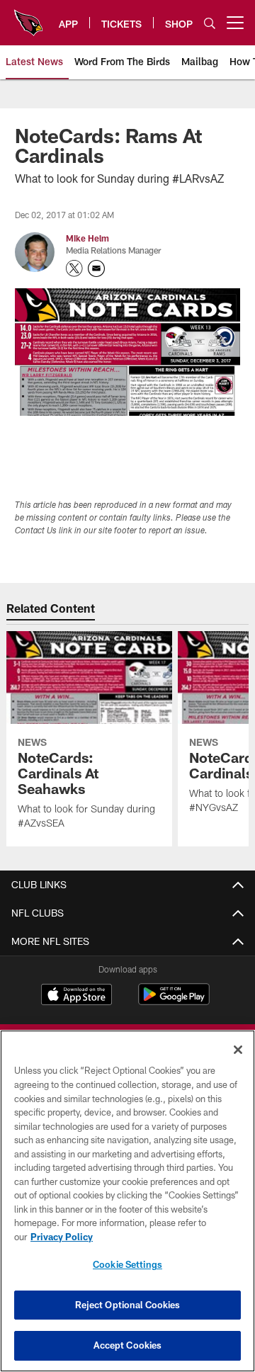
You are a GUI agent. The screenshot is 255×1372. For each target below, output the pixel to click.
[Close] (238, 1049)
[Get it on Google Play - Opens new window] (174, 1001)
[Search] (209, 23)
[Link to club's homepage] (28, 17)
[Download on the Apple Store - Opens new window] (76, 996)
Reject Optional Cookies (128, 1304)
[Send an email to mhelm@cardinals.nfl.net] (96, 268)
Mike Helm (87, 238)
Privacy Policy (61, 1236)
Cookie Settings (127, 1264)
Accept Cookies (128, 1345)
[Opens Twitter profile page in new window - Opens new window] (74, 268)
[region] (127, 1201)
